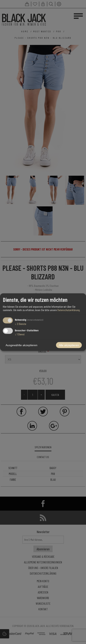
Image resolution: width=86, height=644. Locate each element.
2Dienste (20, 324)
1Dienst (20, 334)
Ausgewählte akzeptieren (21, 345)
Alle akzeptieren (69, 345)
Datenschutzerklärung (68, 310)
